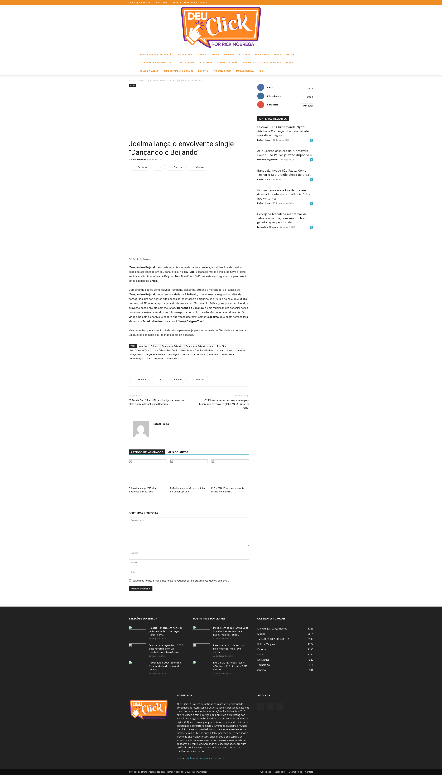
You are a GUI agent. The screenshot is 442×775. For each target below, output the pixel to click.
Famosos (229, 54)
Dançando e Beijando (172, 346)
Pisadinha (213, 354)
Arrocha (143, 346)
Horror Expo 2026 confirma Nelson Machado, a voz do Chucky (165, 666)
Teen (261, 71)
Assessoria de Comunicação (156, 54)
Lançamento (136, 354)
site (148, 358)
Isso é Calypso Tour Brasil (165, 350)
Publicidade (161, 2)
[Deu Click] (221, 27)
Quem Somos (190, 2)
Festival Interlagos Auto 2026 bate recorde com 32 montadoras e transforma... (166, 648)
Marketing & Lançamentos (156, 62)
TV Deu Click (185, 54)
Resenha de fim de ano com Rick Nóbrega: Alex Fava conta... (229, 648)
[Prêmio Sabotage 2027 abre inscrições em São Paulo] (147, 472)
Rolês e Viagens (149, 71)
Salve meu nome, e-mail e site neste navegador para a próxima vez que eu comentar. (180, 580)
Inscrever (308, 106)
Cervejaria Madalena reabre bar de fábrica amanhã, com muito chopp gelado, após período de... (282, 218)
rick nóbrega (136, 358)
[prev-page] (185, 498)
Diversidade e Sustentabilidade (261, 62)
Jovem (230, 350)
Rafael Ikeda (139, 159)
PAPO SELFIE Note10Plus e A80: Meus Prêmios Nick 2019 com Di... (230, 666)
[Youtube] (310, 2)
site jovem (159, 358)
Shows (290, 54)
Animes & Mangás (227, 62)
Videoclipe (172, 358)
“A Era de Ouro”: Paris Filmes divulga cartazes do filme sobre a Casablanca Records (156, 402)
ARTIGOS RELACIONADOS (147, 452)
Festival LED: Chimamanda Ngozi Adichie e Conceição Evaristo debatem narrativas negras (284, 131)
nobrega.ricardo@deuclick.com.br (205, 758)
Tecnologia (205, 62)
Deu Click (221, 346)
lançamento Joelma (155, 354)
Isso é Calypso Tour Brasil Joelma (197, 350)
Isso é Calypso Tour (139, 350)
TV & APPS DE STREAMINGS (254, 54)
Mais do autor (177, 452)
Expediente (175, 2)
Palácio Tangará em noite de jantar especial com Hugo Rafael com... (165, 631)
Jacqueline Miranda (267, 227)
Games (277, 54)
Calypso (154, 346)
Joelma (220, 350)
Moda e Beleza (245, 71)
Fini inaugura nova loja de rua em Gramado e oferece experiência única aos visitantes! (283, 194)
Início (131, 80)
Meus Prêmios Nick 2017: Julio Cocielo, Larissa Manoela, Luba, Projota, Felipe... (230, 631)
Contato (203, 2)
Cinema (215, 54)
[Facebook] (299, 2)
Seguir (310, 97)
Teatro (290, 62)
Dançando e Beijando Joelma (199, 346)
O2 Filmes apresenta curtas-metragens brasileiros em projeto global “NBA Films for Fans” (224, 404)
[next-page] (191, 498)
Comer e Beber (185, 62)
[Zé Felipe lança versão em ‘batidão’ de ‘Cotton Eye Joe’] (189, 472)
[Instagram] (305, 2)
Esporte (203, 71)
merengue (174, 354)
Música (202, 54)
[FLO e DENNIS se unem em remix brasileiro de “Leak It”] (230, 472)
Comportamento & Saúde (178, 71)
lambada (241, 350)
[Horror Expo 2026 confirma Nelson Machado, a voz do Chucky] (137, 667)
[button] (294, 2)
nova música (199, 354)
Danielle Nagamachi (267, 159)
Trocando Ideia (222, 71)
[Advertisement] (189, 113)
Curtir (309, 88)
